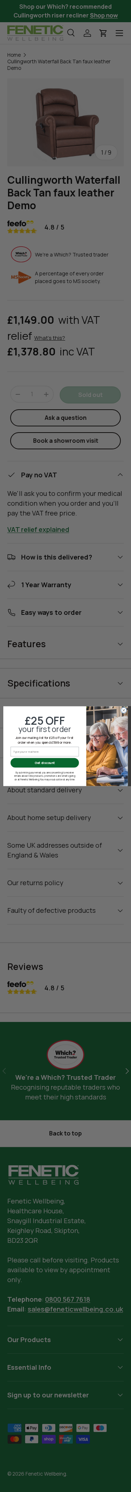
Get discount (45, 762)
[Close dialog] (123, 710)
